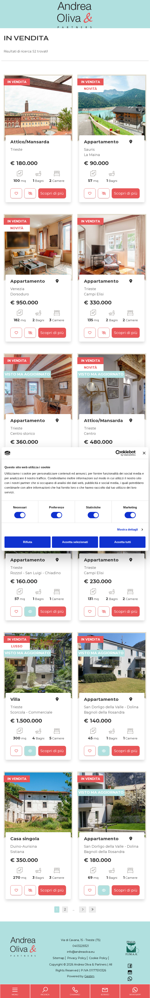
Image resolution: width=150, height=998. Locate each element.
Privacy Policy (76, 958)
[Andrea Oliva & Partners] (75, 15)
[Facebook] (129, 966)
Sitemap (58, 958)
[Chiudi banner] (144, 453)
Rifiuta (27, 542)
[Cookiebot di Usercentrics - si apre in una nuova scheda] (118, 453)
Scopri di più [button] (52, 193)
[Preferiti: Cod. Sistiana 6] (16, 890)
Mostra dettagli (127, 529)
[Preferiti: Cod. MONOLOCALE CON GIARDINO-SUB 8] (90, 890)
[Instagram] (129, 972)
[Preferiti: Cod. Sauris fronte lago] (90, 193)
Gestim (89, 976)
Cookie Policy (98, 958)
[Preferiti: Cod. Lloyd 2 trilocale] (90, 611)
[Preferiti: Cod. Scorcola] (16, 751)
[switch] (56, 515)
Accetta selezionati (75, 542)
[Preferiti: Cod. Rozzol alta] (16, 611)
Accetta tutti (122, 542)
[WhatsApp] (129, 979)
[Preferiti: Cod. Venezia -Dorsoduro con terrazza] (16, 333)
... (73, 909)
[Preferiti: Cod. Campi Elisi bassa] (90, 333)
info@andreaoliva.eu (81, 952)
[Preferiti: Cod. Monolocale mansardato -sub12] (90, 751)
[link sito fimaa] (132, 948)
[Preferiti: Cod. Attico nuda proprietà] (16, 193)
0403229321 (80, 946)
